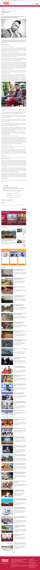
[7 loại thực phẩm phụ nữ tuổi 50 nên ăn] (22, 258)
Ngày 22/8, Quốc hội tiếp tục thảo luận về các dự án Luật (20, 331)
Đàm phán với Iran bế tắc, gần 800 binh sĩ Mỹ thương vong (20, 358)
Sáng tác (15, 11)
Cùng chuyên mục (6, 212)
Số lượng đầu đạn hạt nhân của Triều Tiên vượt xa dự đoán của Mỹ (19, 278)
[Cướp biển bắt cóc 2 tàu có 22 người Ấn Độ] (7, 352)
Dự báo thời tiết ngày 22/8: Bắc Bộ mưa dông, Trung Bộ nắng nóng (20, 314)
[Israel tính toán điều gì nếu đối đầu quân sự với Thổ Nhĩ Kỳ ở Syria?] (5, 258)
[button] (12, 264)
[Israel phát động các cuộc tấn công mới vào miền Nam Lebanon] (7, 273)
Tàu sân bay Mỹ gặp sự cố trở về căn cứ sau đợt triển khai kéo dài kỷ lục (20, 296)
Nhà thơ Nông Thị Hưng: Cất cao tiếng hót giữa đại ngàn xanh (12, 190)
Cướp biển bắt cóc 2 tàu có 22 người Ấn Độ (20, 349)
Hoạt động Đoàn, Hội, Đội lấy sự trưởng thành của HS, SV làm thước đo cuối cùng (20, 447)
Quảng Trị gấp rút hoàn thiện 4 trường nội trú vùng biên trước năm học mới (20, 543)
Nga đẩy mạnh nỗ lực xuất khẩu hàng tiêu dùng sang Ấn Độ (19, 376)
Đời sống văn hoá (9, 11)
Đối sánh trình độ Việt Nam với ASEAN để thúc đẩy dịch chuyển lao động (19, 473)
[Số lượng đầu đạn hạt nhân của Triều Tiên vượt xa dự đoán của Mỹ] (7, 281)
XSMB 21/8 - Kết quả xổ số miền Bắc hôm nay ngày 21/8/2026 (22, 222)
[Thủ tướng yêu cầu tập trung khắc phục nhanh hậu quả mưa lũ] (7, 308)
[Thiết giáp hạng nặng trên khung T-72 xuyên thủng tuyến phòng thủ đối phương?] (8, 234)
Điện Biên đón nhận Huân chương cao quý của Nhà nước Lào (19, 535)
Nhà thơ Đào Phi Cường (10, 195)
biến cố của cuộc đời (18, 195)
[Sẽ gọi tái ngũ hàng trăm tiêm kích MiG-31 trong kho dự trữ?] (19, 230)
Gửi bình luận (24, 209)
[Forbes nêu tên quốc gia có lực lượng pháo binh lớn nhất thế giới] (19, 241)
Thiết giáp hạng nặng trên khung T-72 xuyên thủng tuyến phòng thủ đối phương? (8, 240)
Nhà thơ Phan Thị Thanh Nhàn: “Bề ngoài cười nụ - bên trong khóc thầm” (13, 189)
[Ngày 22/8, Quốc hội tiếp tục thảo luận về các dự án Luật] (7, 334)
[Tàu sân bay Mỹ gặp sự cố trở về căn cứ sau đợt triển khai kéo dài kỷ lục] (7, 299)
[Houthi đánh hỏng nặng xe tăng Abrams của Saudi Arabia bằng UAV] (7, 343)
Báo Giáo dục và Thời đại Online (6, 3)
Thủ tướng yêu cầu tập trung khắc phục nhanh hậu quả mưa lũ (19, 305)
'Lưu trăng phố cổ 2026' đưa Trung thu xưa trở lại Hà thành (11, 222)
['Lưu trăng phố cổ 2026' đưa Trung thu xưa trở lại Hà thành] (12, 217)
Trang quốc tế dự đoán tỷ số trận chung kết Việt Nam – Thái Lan (19, 323)
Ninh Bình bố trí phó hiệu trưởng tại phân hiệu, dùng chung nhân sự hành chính (19, 517)
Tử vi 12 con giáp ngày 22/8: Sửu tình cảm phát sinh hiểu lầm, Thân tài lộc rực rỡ (20, 367)
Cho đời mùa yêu (9, 193)
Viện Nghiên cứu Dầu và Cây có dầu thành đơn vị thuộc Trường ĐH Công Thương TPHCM (19, 526)
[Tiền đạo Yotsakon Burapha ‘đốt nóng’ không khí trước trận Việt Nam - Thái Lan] (13, 258)
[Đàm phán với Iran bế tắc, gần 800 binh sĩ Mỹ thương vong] (7, 361)
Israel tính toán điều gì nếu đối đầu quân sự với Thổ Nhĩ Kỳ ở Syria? (19, 393)
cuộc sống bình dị (16, 193)
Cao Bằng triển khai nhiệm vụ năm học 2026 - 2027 (20, 420)
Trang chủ (2, 6)
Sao (12, 11)
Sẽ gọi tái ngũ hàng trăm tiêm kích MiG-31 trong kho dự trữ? (24, 232)
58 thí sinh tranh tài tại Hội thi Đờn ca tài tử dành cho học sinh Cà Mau (19, 437)
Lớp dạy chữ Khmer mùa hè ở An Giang (20, 428)
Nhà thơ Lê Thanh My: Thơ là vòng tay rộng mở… (10, 187)
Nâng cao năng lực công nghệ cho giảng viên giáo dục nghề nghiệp (19, 561)
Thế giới (2, 241)
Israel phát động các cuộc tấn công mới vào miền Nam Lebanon (19, 270)
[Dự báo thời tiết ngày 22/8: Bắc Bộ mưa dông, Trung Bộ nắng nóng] (7, 317)
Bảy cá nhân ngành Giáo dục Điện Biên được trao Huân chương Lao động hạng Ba (20, 499)
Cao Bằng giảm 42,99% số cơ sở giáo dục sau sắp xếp (19, 482)
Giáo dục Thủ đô (37, 3)
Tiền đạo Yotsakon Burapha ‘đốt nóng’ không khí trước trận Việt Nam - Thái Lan (20, 385)
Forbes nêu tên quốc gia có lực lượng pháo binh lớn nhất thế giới (24, 243)
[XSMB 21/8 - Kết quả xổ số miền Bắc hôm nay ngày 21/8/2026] (23, 217)
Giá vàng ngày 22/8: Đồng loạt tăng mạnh (19, 287)
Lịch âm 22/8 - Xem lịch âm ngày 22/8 (19, 410)
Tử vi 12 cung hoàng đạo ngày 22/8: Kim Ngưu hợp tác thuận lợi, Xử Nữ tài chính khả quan (20, 402)
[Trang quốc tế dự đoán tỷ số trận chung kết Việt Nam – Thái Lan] (7, 326)
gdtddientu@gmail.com (21, 0)
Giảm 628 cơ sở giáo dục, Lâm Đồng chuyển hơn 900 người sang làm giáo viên (19, 455)
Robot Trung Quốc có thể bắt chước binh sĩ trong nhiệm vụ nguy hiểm (19, 552)
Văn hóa (4, 11)
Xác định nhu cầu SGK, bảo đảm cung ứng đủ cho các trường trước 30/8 (19, 508)
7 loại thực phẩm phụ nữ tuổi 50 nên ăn (22, 265)
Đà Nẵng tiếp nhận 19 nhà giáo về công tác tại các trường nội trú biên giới (20, 464)
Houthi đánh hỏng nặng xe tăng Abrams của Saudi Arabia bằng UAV (20, 340)
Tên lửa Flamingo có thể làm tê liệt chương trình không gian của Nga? (19, 490)
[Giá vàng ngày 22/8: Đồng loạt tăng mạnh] (7, 290)
